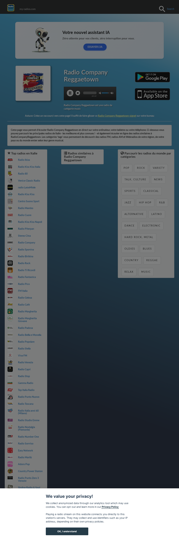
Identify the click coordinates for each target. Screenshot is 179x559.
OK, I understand (67, 531)
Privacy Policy (110, 506)
